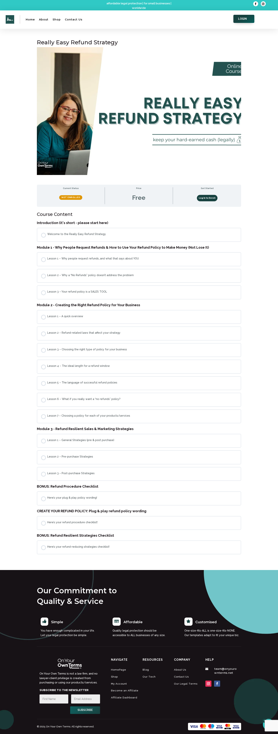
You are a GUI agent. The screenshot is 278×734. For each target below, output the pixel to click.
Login (242, 18)
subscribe (85, 709)
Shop (57, 19)
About (43, 19)
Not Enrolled (70, 197)
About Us (180, 669)
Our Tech (149, 676)
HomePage (118, 669)
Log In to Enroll (207, 198)
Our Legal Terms (185, 683)
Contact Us (73, 19)
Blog (146, 669)
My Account (119, 683)
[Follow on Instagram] (263, 3)
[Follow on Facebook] (255, 3)
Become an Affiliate (124, 690)
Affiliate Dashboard (124, 697)
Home (30, 19)
